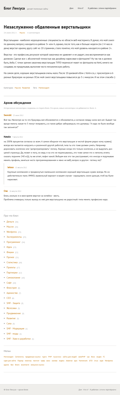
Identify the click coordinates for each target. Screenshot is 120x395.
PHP (50, 357)
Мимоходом (44, 87)
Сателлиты (19, 357)
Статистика (12, 262)
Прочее (10, 257)
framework (83, 360)
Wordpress (12, 231)
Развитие (26, 87)
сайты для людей (70, 357)
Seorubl (7, 115)
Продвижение (14, 313)
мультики (57, 357)
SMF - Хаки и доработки (19, 338)
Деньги (10, 221)
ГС (104, 357)
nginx (44, 357)
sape (101, 360)
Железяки (12, 308)
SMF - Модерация (15, 328)
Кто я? (80, 8)
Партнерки (12, 272)
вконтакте (25, 365)
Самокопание (13, 277)
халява (54, 360)
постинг (36, 360)
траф (43, 360)
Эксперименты (14, 236)
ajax (75, 360)
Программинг (13, 242)
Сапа (9, 323)
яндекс (61, 360)
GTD (90, 360)
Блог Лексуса (14, 8)
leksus (11, 167)
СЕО (9, 297)
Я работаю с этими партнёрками (102, 8)
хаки (48, 360)
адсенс (6, 365)
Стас (6, 190)
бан (12, 365)
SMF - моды (12, 333)
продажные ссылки (33, 357)
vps (88, 357)
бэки (93, 357)
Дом (71, 8)
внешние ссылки (37, 365)
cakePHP (81, 357)
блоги (17, 365)
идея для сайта (10, 360)
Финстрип (12, 287)
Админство (12, 292)
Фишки (10, 252)
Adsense (69, 360)
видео (99, 357)
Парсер (20, 360)
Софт (9, 282)
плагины (28, 360)
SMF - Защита (13, 303)
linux (96, 360)
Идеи (9, 247)
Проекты (11, 267)
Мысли (22, 32)
